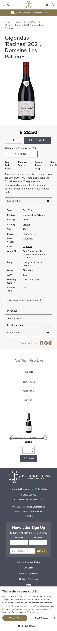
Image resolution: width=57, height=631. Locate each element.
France (21, 165)
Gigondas (27, 246)
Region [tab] (28, 372)
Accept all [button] (15, 617)
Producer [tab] (28, 382)
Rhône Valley (29, 234)
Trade (28, 584)
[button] (28, 625)
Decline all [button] (41, 617)
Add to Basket (37, 140)
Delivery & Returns (28, 579)
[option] (28, 437)
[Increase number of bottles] (19, 140)
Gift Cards (28, 567)
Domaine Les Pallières (34, 215)
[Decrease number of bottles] (8, 140)
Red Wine (27, 210)
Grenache (28, 238)
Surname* (38, 537)
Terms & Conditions (28, 573)
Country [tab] (28, 391)
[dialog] (28, 608)
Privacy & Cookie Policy (28, 562)
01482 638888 (29, 495)
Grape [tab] (28, 400)
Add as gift (21, 154)
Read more (32, 612)
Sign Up (41, 551)
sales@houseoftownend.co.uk (29, 499)
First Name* (19, 537)
